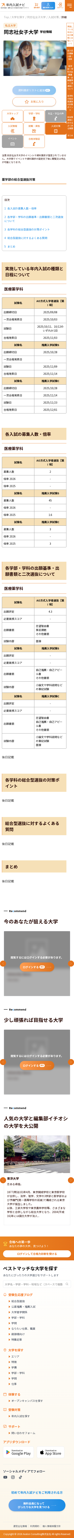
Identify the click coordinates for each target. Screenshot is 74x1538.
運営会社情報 (20, 1526)
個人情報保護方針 (52, 1526)
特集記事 (16, 1339)
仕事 (14, 1384)
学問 (14, 1323)
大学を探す (18, 17)
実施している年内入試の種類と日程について (70, 35)
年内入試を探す (20, 1416)
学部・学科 (18, 1317)
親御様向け (18, 1334)
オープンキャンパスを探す (27, 1401)
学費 (14, 1367)
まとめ (70, 135)
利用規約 (34, 1526)
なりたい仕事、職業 (23, 1328)
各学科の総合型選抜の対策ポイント (70, 102)
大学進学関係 (19, 1312)
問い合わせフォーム (23, 1433)
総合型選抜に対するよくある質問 (70, 123)
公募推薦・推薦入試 (23, 1306)
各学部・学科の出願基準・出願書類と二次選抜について (70, 77)
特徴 (14, 1362)
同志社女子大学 (36, 17)
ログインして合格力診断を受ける (37, 1254)
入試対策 (53, 17)
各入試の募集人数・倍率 (70, 54)
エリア (15, 1356)
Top (6, 17)
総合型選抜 (18, 1301)
